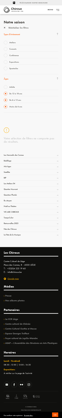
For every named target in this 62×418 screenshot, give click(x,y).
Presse (8, 295)
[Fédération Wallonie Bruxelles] (25, 397)
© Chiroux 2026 (30, 407)
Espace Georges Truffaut (17, 333)
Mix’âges (7, 166)
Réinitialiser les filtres (18, 27)
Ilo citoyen (8, 200)
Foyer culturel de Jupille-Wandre (21, 338)
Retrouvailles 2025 (11, 223)
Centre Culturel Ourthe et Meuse (21, 328)
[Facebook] (14, 385)
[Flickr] (22, 385)
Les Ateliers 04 (9, 183)
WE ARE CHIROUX (11, 212)
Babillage (7, 160)
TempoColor (8, 217)
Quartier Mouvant (11, 189)
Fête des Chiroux (10, 229)
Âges (6, 78)
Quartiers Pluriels (10, 195)
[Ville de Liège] (16, 397)
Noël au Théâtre (10, 206)
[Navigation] (57, 9)
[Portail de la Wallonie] (7, 397)
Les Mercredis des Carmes (14, 155)
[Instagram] (29, 385)
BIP (5, 177)
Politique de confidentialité (31, 410)
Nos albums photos (15, 300)
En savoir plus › (28, 415)
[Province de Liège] (34, 397)
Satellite (7, 172)
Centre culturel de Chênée (17, 323)
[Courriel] (7, 385)
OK (55, 415)
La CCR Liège (11, 319)
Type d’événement (12, 34)
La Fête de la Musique (12, 234)
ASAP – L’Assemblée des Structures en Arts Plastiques (31, 343)
